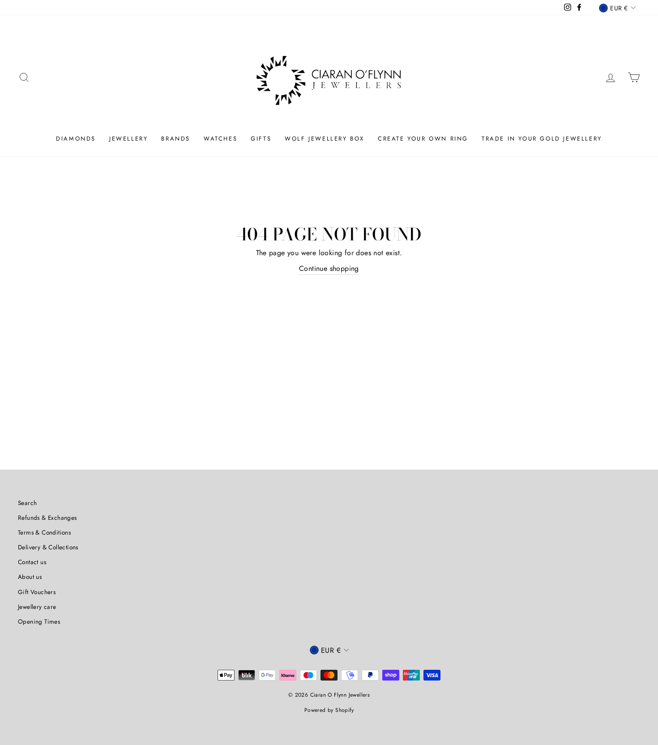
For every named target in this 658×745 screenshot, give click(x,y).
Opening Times (39, 621)
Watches (220, 138)
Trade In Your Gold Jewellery (542, 138)
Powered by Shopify (329, 710)
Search (27, 502)
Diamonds (76, 138)
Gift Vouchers (37, 591)
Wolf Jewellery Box (324, 138)
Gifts (261, 138)
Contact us (32, 561)
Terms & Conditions (44, 532)
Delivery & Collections (48, 547)
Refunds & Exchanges (47, 517)
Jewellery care (37, 606)
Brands (175, 138)
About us (30, 576)
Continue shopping (329, 268)
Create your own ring (423, 138)
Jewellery (128, 138)
